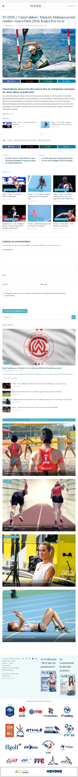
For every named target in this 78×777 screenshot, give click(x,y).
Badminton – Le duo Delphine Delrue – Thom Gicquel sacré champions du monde (13, 226)
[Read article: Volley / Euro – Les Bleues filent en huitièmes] (7, 124)
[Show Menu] (3, 6)
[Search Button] (74, 317)
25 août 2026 (16, 402)
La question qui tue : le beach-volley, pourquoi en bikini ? (23, 471)
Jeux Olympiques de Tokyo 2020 (25, 140)
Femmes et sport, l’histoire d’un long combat (19, 637)
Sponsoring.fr (6, 665)
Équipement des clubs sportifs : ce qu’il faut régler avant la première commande (37, 392)
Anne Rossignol (9, 370)
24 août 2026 (17, 126)
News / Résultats (34, 25)
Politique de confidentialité (10, 668)
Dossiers (7, 592)
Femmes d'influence (11, 536)
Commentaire (8, 250)
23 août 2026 (7, 230)
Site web (44, 284)
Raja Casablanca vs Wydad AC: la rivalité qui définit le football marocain (31, 368)
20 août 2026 (33, 228)
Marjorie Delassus (44, 140)
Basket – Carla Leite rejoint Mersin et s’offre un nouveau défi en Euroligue (35, 407)
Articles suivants (11, 378)
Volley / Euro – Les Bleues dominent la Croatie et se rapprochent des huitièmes (63, 196)
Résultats (43, 25)
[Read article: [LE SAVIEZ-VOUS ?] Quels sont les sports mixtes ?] (39, 505)
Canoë (10, 140)
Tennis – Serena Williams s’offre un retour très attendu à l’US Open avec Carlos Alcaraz (39, 384)
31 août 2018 (8, 529)
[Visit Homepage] (35, 6)
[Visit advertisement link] (39, 772)
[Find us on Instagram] (26, 658)
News (6, 363)
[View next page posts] (40, 133)
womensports (9, 25)
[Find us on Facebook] (29, 658)
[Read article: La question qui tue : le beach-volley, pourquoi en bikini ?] (39, 449)
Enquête (7, 426)
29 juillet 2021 (21, 25)
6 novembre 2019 (10, 473)
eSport (11, 663)
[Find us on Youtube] (33, 658)
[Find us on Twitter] (23, 658)
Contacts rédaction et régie (11, 658)
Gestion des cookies (8, 678)
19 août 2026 (58, 228)
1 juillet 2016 (9, 640)
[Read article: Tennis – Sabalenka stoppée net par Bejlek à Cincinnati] (39, 213)
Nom (4, 275)
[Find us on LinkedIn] (36, 658)
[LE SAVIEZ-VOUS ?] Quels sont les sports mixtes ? (21, 526)
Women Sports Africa (9, 661)
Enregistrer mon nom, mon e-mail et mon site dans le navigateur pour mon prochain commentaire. (34, 294)
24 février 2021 (9, 584)
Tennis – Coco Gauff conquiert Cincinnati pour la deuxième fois (61, 123)
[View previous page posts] (37, 133)
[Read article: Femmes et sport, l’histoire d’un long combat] (39, 616)
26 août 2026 (19, 370)
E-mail (5, 284)
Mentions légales (7, 670)
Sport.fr (11, 114)
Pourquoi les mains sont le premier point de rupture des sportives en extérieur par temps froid (41, 399)
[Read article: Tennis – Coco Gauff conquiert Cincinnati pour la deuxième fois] (45, 124)
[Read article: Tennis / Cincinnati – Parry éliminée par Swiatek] (65, 213)
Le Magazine (71, 6)
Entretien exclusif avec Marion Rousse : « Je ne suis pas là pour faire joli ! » (29, 582)
